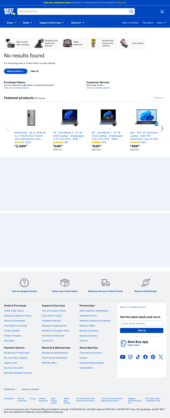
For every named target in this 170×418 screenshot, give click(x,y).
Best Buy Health (87, 325)
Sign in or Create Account (133, 307)
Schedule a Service (51, 320)
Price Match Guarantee (15, 325)
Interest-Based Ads (43, 400)
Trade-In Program (12, 335)
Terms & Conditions (22, 400)
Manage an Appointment (54, 325)
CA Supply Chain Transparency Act (152, 400)
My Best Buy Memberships (55, 352)
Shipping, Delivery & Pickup (17, 315)
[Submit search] (131, 11)
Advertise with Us (88, 315)
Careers (83, 357)
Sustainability (86, 367)
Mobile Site (9, 389)
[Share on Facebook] (145, 357)
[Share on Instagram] (130, 357)
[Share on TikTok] (138, 357)
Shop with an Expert (52, 315)
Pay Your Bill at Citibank (15, 357)
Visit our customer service (98, 88)
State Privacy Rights (54, 401)
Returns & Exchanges (14, 320)
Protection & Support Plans (55, 330)
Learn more (134, 345)
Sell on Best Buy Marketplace (94, 310)
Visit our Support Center (54, 310)
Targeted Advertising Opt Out (134, 401)
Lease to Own (10, 362)
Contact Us (47, 340)
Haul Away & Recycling (53, 335)
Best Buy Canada (30, 389)
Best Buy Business (88, 335)
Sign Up (142, 330)
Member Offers (49, 362)
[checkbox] (15, 71)
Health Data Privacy (67, 401)
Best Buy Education (89, 330)
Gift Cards (9, 340)
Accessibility (9, 399)
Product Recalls (11, 330)
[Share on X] (160, 357)
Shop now (121, 2)
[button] (11, 23)
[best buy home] (9, 11)
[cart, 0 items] (162, 11)
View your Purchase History (16, 88)
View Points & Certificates (54, 357)
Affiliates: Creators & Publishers (95, 320)
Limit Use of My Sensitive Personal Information (112, 400)
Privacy (33, 399)
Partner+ (84, 340)
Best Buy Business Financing (18, 372)
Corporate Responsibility (92, 362)
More (160, 22)
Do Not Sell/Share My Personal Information (86, 400)
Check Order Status (14, 310)
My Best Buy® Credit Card (16, 352)
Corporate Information (91, 352)
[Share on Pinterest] (153, 357)
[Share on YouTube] (122, 357)
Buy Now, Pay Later (13, 367)
